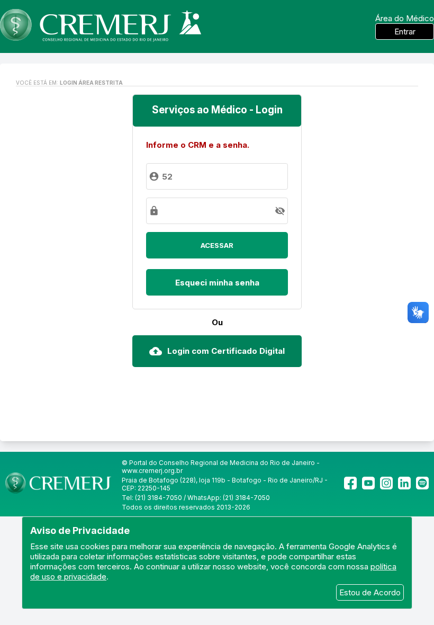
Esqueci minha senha (217, 283)
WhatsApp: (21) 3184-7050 (228, 498)
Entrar (404, 31)
